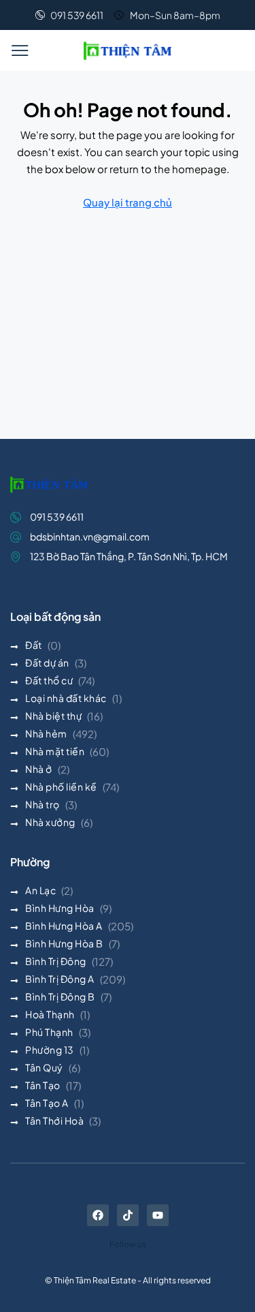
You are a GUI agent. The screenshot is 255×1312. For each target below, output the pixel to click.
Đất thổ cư (49, 680)
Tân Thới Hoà (54, 1120)
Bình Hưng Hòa (60, 908)
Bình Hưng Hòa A (64, 925)
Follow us (127, 1244)
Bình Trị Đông (55, 961)
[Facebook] (98, 1215)
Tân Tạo (43, 1085)
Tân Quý (44, 1067)
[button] (19, 50)
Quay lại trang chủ (127, 202)
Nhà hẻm (46, 733)
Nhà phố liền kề (61, 786)
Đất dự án (47, 662)
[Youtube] (158, 1215)
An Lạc (40, 890)
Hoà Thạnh (50, 1014)
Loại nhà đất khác (66, 698)
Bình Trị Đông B (60, 996)
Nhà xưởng (50, 822)
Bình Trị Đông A (60, 979)
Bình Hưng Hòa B (64, 943)
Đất (33, 645)
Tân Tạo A (47, 1103)
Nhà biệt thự (53, 716)
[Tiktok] (128, 1215)
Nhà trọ (42, 804)
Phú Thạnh (49, 1032)
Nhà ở (38, 769)
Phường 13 (49, 1049)
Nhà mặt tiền (54, 751)
